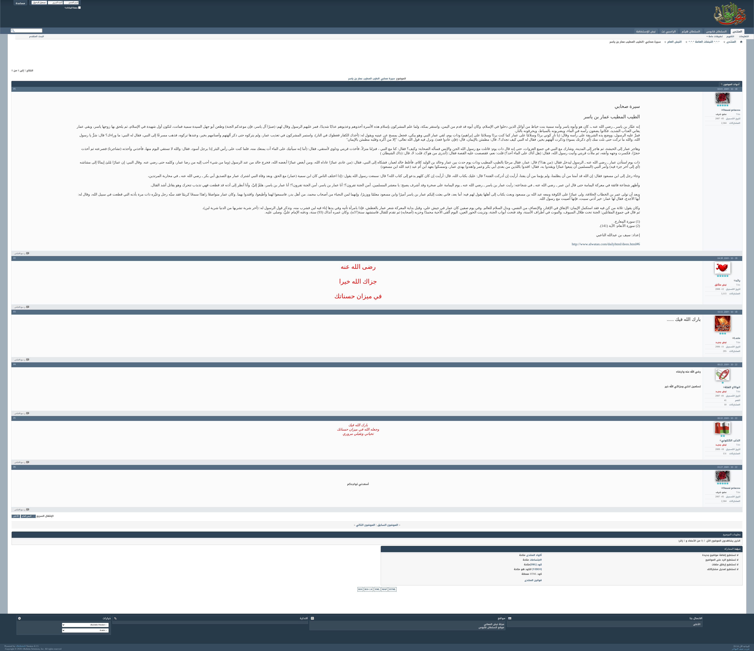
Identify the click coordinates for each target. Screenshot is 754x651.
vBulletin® (21, 646)
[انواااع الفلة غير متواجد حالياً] (722, 374)
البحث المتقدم (36, 36)
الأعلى (16, 516)
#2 (14, 258)
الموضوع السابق (387, 524)
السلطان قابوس (716, 31)
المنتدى (737, 31)
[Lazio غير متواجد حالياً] (722, 323)
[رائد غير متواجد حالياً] (722, 268)
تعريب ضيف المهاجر (740, 649)
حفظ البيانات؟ (71, 8)
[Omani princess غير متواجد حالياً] (722, 98)
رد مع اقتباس (19, 254)
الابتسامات (536, 560)
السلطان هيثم (691, 31)
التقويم (730, 36)
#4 (14, 364)
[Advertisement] (377, 53)
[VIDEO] (537, 569)
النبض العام (674, 42)
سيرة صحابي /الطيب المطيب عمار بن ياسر (371, 78)
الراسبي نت (669, 31)
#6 (14, 467)
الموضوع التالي (365, 524)
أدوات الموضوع (731, 84)
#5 (14, 418)
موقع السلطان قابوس (491, 627)
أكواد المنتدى (534, 555)
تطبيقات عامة (715, 36)
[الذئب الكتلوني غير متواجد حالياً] (722, 428)
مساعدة (20, 3)
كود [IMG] (536, 564)
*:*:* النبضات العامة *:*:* (704, 42)
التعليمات (744, 36)
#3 (14, 312)
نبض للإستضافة (646, 31)
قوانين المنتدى (533, 580)
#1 (14, 89)
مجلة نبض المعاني (494, 624)
